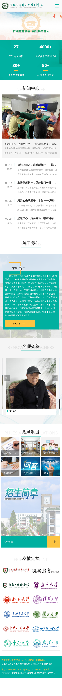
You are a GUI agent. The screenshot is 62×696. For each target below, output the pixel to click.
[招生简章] (30, 506)
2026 (9, 169)
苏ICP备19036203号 (46, 673)
